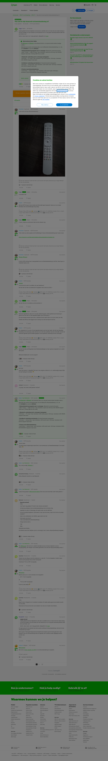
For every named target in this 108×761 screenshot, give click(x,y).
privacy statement (40, 96)
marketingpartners (62, 90)
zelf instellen (45, 99)
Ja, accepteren (64, 105)
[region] (54, 92)
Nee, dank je (44, 105)
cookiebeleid (71, 94)
